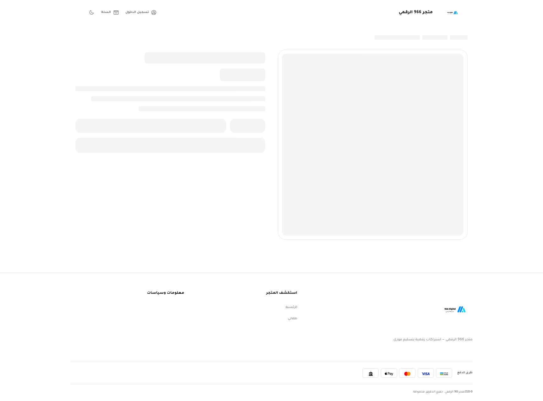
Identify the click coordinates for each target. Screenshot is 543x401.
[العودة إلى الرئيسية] (454, 309)
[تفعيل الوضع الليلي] (91, 12)
